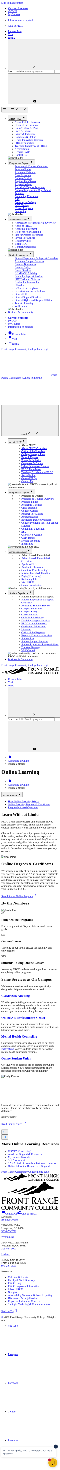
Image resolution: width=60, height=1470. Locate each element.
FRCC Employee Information (23, 1286)
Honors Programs (24, 208)
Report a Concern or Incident (30, 291)
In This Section (12, 794)
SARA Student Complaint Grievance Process (32, 1163)
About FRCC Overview (27, 122)
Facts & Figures (23, 131)
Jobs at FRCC (15, 1289)
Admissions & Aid (19, 218)
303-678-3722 (8, 1231)
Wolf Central (21, 306)
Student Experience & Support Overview (36, 258)
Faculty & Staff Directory (21, 1280)
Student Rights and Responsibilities (33, 300)
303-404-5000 (8, 1248)
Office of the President (26, 125)
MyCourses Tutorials (19, 1157)
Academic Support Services (29, 261)
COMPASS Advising (26, 273)
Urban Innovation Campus (29, 140)
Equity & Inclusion (25, 134)
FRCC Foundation (24, 143)
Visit (10, 34)
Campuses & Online (25, 137)
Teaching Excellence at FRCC (31, 146)
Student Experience (20, 253)
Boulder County (9, 1219)
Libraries (19, 285)
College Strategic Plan (26, 128)
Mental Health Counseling (19, 1036)
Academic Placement (26, 228)
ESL (17, 199)
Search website (16, 71)
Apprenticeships (23, 184)
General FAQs (22, 152)
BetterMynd (7, 1049)
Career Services (23, 270)
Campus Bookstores (25, 264)
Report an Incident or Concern (24, 1301)
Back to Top (9, 1311)
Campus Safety (23, 267)
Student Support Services (28, 297)
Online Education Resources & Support (29, 1166)
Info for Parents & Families (29, 234)
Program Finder (23, 169)
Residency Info (23, 240)
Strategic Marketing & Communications (29, 1304)
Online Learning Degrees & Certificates (29, 804)
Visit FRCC (21, 243)
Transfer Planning (24, 303)
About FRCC (17, 117)
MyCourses (14, 14)
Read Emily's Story (13, 1124)
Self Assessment (16, 1160)
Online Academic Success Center (23, 1017)
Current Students (18, 8)
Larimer (5, 1254)
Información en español (20, 20)
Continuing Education (26, 196)
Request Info (15, 31)
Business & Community (20, 312)
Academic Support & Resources (25, 1154)
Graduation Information (27, 282)
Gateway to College (25, 202)
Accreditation (22, 149)
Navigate (13, 1292)
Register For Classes (25, 181)
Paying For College (25, 237)
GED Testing (22, 205)
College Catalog (23, 178)
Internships (20, 211)
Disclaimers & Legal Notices (23, 1298)
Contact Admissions (25, 246)
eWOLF (12, 11)
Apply (11, 37)
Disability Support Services (29, 276)
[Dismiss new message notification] (56, 1446)
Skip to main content (12, 2)
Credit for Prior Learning (28, 231)
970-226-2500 (8, 1265)
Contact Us (20, 155)
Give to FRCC (16, 25)
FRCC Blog (14, 1283)
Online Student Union (16, 1058)
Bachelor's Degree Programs (30, 187)
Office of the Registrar (26, 288)
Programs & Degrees (21, 162)
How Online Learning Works (23, 801)
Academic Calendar (25, 172)
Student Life (21, 294)
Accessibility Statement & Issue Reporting (30, 1295)
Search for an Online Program (19, 896)
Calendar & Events (18, 1277)
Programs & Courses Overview (31, 166)
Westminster (7, 1236)
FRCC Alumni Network (27, 279)
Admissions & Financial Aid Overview (35, 222)
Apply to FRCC (23, 225)
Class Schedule (23, 175)
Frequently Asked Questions (23, 807)
